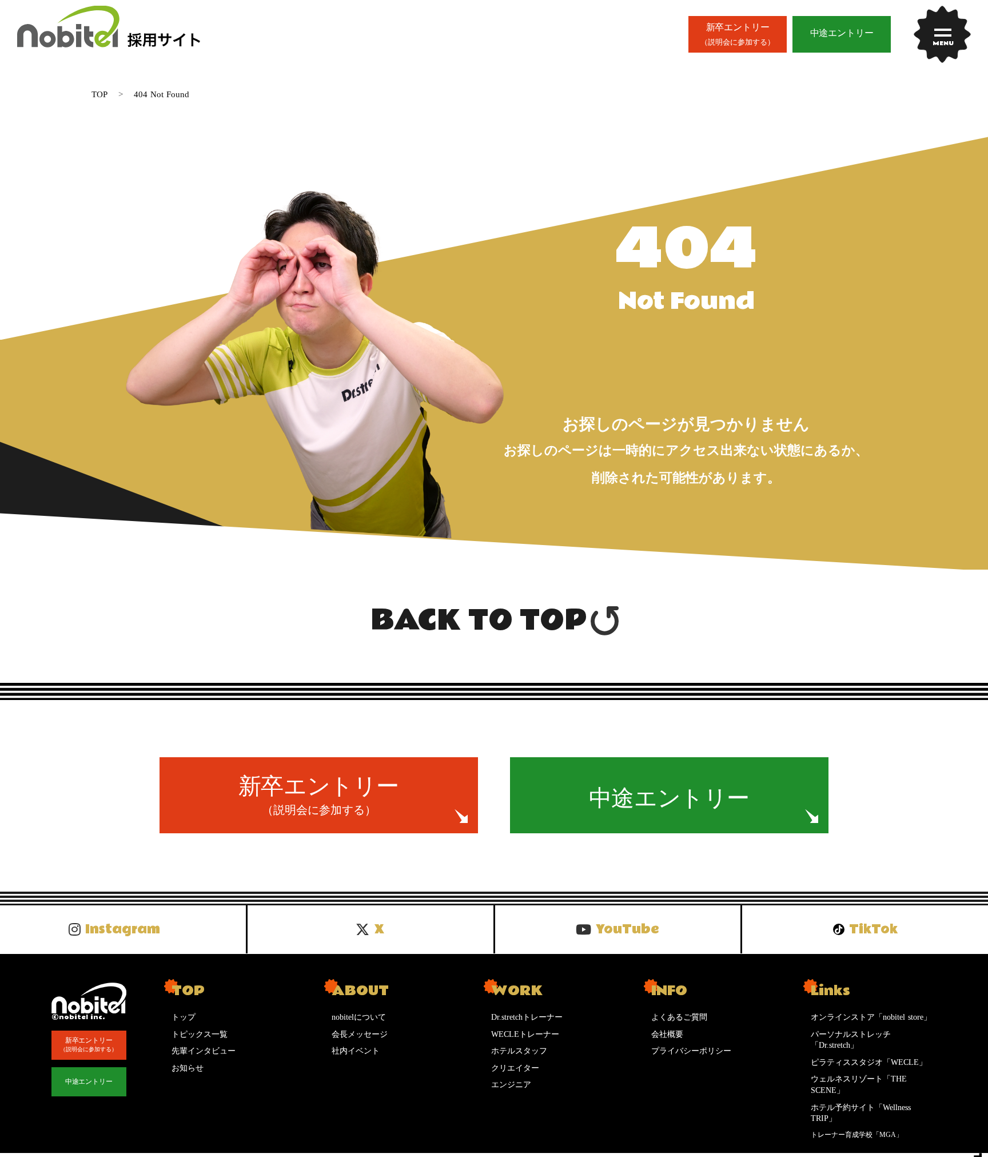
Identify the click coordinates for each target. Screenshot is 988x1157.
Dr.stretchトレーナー (527, 1017)
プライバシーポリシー (691, 1051)
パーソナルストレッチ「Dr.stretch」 (851, 1040)
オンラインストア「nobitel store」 (871, 1017)
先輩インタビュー (204, 1051)
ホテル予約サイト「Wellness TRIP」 (861, 1113)
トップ (184, 1017)
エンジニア (511, 1084)
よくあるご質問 (679, 1017)
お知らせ (188, 1068)
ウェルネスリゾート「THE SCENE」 (859, 1085)
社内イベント (356, 1051)
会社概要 (667, 1034)
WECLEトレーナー (525, 1034)
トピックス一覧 (200, 1034)
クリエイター (515, 1068)
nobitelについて (359, 1017)
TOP (99, 94)
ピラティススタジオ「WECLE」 (869, 1062)
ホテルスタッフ (519, 1051)
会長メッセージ (360, 1034)
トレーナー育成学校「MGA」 (857, 1135)
